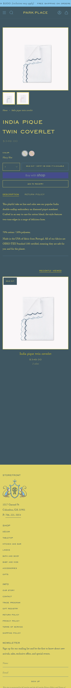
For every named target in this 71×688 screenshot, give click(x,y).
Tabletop (8, 537)
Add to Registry (36, 184)
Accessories (10, 568)
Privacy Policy (11, 621)
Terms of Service (13, 627)
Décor (6, 531)
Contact (7, 596)
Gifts (5, 574)
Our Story (9, 590)
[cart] (66, 12)
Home (5, 110)
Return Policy (11, 614)
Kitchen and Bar (12, 544)
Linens (6, 550)
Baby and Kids (10, 562)
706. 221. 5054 (13, 515)
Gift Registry (10, 608)
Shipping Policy (12, 633)
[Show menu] (4, 12)
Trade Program (11, 602)
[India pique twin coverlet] (35, 313)
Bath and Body (11, 556)
